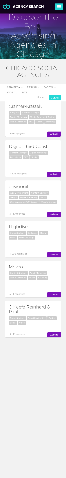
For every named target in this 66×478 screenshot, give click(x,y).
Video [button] (11, 92)
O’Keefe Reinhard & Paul (29, 309)
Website (54, 134)
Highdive (18, 226)
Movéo (16, 266)
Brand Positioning (36, 318)
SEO (31, 121)
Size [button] (25, 92)
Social (39, 121)
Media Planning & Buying (42, 117)
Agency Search (28, 6)
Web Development (19, 193)
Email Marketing (38, 273)
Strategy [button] (14, 87)
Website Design (48, 202)
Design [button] (32, 87)
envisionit (19, 186)
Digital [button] (49, 87)
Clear (55, 97)
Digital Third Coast (28, 146)
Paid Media (15, 157)
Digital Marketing (18, 117)
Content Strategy (30, 112)
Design (13, 197)
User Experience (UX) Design (23, 202)
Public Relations (18, 121)
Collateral (32, 233)
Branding (50, 121)
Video (22, 322)
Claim (29, 133)
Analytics (14, 112)
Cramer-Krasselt (25, 106)
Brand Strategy (17, 233)
